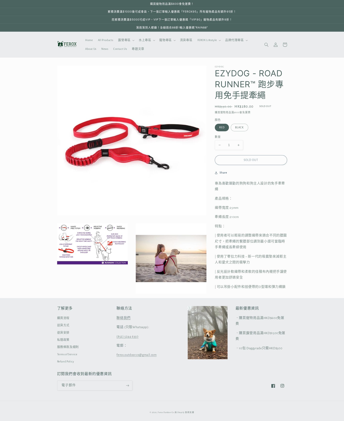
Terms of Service (67, 354)
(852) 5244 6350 (127, 336)
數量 (218, 136)
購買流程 (63, 318)
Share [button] (223, 172)
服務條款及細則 (68, 346)
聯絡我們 (123, 318)
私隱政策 (63, 339)
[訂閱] (127, 385)
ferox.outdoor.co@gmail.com (136, 354)
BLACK (239, 127)
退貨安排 (63, 332)
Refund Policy (65, 361)
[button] (126, 40)
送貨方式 (63, 325)
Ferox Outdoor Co (166, 412)
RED (222, 127)
